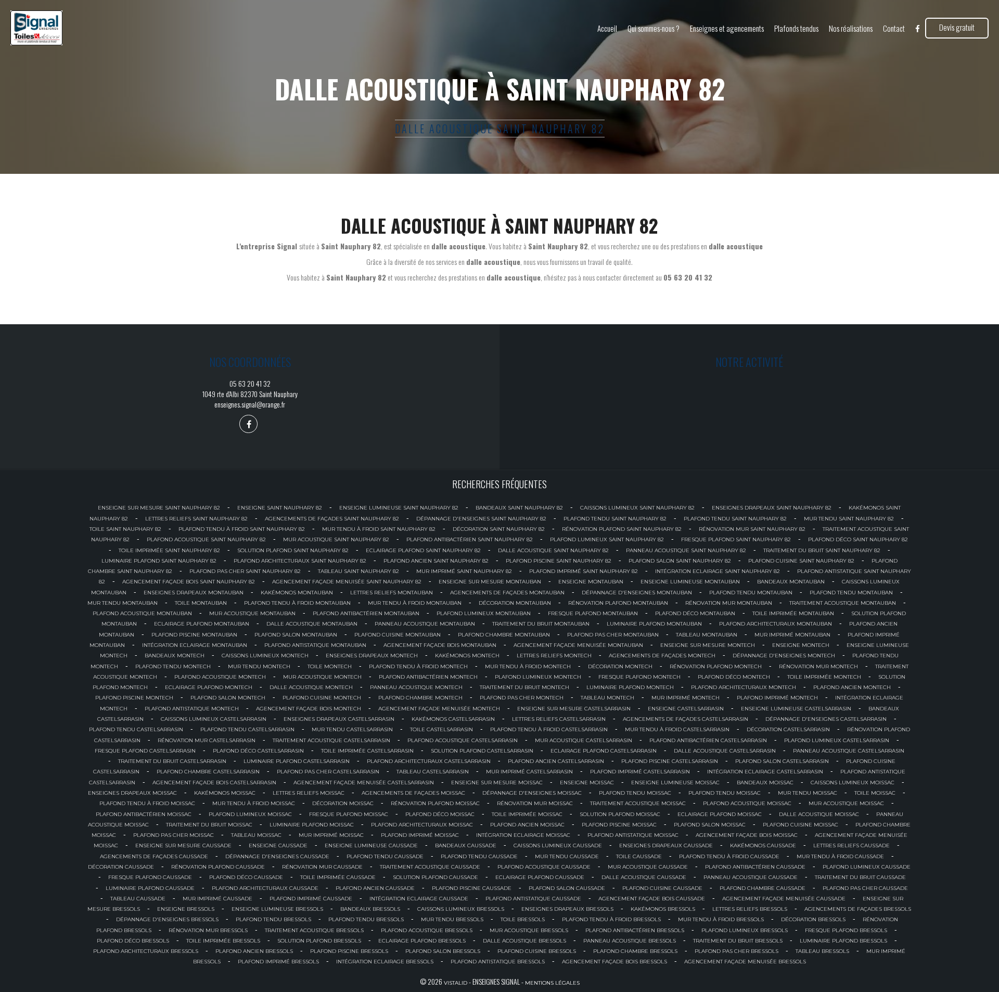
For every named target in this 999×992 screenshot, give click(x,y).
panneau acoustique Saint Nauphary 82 (686, 550)
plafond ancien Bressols (254, 951)
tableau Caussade (137, 898)
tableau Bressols (822, 951)
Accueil (607, 28)
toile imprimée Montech (824, 676)
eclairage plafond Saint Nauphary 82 (423, 550)
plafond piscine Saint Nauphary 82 (558, 560)
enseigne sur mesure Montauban (490, 581)
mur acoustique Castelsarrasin (583, 740)
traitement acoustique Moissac (638, 803)
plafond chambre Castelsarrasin (208, 771)
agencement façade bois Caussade (651, 898)
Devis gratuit (957, 27)
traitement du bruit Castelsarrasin (172, 761)
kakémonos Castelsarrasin (453, 719)
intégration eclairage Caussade (418, 898)
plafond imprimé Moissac (420, 835)
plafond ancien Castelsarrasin (556, 761)
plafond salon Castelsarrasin (782, 761)
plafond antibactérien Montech (428, 676)
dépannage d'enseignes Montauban (637, 592)
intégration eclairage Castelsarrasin (765, 771)
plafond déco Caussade (246, 877)
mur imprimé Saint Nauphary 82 (464, 571)
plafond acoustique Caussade (544, 866)
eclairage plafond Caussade (539, 877)
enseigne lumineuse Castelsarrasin (796, 708)
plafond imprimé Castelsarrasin (640, 771)
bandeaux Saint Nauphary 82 (519, 507)
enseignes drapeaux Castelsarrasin (339, 719)
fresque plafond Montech (639, 676)
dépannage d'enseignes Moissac (532, 793)
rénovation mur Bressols (208, 930)
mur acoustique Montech (322, 676)
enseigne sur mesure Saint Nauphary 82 (159, 507)
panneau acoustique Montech (416, 687)
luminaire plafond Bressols (843, 940)
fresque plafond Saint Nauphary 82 (736, 539)
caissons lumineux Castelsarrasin (213, 719)
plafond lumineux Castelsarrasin (836, 740)
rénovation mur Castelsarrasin (206, 740)
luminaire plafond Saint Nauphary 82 (158, 560)
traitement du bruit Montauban (541, 623)
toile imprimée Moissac (527, 814)
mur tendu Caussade (567, 856)
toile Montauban (201, 603)
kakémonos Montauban (297, 592)
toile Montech (330, 666)
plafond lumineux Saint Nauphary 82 (607, 539)
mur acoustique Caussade (648, 866)
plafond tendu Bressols (273, 919)
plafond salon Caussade (567, 888)
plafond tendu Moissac (635, 793)
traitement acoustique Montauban (842, 603)
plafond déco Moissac (440, 814)
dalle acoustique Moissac (819, 814)
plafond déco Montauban (695, 613)
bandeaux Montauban (791, 581)
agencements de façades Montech (662, 655)
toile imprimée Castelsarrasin (367, 750)
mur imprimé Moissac (331, 835)
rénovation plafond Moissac (435, 803)
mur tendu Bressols (452, 919)
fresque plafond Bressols (846, 930)
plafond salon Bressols (442, 951)
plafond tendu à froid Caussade (729, 856)
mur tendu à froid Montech (528, 666)
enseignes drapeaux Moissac (132, 793)
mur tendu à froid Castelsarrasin (677, 729)
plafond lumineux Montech (538, 676)
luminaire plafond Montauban (654, 623)
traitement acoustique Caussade (430, 866)
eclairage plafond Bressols (422, 940)
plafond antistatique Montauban (315, 645)
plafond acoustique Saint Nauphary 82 (206, 539)
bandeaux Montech (174, 655)
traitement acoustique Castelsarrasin (331, 740)
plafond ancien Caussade (375, 888)
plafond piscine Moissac (619, 824)
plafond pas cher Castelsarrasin (328, 771)
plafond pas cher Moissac (173, 835)
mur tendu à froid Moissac (253, 803)
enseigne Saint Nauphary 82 (279, 507)
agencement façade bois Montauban (439, 645)
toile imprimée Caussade (338, 877)
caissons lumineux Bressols (460, 909)
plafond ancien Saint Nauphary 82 (436, 560)
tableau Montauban (706, 634)
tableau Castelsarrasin (432, 771)
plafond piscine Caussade (471, 888)
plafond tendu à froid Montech (418, 666)
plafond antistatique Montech (192, 708)
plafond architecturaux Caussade (265, 888)
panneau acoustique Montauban (425, 623)
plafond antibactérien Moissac (143, 814)
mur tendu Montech (259, 666)
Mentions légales (552, 983)
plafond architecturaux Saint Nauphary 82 (300, 560)
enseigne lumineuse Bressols (277, 909)
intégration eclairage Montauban (194, 645)
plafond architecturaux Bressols (145, 951)
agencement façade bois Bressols (614, 961)
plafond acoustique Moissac (747, 803)
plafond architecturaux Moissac (422, 824)
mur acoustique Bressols (529, 930)
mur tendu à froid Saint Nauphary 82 (379, 529)
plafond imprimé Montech (777, 697)
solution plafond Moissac (620, 814)
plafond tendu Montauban (750, 592)
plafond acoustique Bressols (426, 930)
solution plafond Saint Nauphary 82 (293, 550)
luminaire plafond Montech (630, 687)
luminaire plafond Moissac (312, 824)
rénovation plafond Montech (716, 666)
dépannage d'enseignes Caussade (277, 856)
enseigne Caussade (278, 845)
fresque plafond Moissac (348, 814)
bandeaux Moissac (765, 782)
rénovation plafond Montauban (618, 603)
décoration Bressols (813, 919)
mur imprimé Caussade (217, 898)
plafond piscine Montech (134, 697)
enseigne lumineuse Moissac (675, 782)
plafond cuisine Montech (322, 697)
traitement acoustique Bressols (314, 930)
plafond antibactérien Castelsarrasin (708, 740)
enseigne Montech (800, 645)
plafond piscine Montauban (194, 634)
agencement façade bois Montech (308, 708)
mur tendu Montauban (122, 603)
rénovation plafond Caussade (218, 866)
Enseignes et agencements (727, 28)
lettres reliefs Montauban (391, 592)
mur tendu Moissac (807, 793)
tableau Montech (607, 697)
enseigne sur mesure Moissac (497, 782)
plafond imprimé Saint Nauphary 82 (583, 571)
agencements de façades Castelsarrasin (685, 719)
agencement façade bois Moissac (747, 835)
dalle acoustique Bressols (524, 940)
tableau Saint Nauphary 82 (358, 571)
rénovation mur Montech (818, 666)
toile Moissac (874, 793)
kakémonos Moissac (224, 793)
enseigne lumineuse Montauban (690, 581)
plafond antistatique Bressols (498, 961)
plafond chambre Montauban (504, 634)
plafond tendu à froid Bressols (611, 919)
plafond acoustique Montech (220, 676)
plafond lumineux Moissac (250, 814)
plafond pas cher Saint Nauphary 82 (245, 571)
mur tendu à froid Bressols (721, 919)
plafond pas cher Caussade (865, 888)
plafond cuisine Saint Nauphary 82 (801, 560)
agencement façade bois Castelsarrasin (214, 782)
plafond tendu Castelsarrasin (136, 729)
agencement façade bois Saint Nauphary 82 (188, 581)
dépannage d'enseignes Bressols (167, 919)
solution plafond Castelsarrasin (482, 750)
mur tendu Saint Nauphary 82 (849, 518)
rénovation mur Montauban (728, 603)
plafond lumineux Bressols (744, 930)
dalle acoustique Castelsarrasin (725, 750)
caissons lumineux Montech (265, 655)
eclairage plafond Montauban (201, 623)
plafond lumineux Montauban (484, 613)
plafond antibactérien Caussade (755, 866)
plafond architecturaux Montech (743, 687)
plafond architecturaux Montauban (775, 623)
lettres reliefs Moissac (308, 793)
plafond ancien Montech (852, 687)
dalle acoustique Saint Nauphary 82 (553, 550)
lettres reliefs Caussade (851, 845)
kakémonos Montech (467, 655)
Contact (894, 28)
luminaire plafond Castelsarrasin (297, 761)
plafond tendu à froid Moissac (147, 803)
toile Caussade (639, 856)
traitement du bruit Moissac (209, 824)
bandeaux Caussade (465, 845)
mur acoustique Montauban (252, 613)
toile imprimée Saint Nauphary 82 (169, 550)
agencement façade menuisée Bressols (745, 961)
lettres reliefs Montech (554, 655)
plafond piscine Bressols (349, 951)
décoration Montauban (515, 603)
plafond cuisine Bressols (536, 951)
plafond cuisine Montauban (397, 634)
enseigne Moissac (587, 782)
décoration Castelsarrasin (788, 729)
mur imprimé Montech (685, 697)
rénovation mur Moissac (535, 803)
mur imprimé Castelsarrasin (529, 771)
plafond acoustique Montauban (142, 613)
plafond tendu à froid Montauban (297, 603)
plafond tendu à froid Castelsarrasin (549, 729)
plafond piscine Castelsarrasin (669, 761)
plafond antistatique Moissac (632, 835)
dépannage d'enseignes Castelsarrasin (826, 719)
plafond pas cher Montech (521, 697)
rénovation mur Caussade (322, 866)
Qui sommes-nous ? (653, 28)
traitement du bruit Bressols (738, 940)
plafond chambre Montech (420, 697)
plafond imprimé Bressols (278, 961)
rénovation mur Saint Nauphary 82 (752, 529)
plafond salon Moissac (710, 824)
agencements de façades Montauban (507, 592)
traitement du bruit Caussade (860, 877)
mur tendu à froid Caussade (840, 856)
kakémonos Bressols (663, 909)
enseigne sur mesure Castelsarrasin (574, 708)
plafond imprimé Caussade (311, 898)
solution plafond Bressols (319, 940)
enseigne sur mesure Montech (707, 645)
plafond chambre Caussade (762, 888)
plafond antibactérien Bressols (634, 930)
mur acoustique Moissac (846, 803)
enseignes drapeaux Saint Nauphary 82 (771, 507)
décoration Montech (620, 666)
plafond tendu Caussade (385, 856)
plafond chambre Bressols (635, 951)
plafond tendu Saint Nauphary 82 (615, 518)
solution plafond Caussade (435, 877)
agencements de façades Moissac (413, 793)
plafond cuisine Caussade (662, 888)
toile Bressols (523, 919)
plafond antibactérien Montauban (366, 613)
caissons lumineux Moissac (852, 782)
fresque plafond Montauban (593, 613)
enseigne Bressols (185, 909)
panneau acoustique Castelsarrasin (848, 750)
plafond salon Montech (227, 697)
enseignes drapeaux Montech (372, 655)
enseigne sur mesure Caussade (183, 845)
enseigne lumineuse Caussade (371, 845)
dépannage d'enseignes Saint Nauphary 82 (481, 518)
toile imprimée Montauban (793, 613)
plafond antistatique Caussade (533, 898)
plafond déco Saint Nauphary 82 (858, 539)
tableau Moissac (256, 835)
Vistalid (455, 983)
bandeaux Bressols (370, 909)
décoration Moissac (343, 803)
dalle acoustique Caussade (643, 877)
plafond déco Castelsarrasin (258, 750)
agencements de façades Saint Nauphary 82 (332, 518)
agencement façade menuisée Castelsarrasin (363, 782)
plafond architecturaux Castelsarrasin (429, 761)
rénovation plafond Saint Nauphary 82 (622, 529)
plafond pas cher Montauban (613, 634)
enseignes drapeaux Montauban (194, 592)
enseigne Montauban (590, 581)
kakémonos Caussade (763, 845)
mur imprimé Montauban (792, 634)
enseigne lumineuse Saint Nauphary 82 (398, 507)
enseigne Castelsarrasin (686, 708)
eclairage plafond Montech (208, 687)
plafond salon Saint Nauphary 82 (680, 560)
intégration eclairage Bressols (384, 961)
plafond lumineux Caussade (867, 866)
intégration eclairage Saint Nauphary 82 (717, 571)
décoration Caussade (121, 866)
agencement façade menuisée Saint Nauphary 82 (346, 581)
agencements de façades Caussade (154, 856)
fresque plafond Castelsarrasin (145, 750)
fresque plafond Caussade (150, 877)
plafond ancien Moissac (527, 824)
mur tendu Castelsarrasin (352, 729)
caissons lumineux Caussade (558, 845)
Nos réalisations (851, 28)
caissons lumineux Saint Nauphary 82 (637, 507)
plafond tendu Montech (173, 666)
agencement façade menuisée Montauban (578, 645)
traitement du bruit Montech (524, 687)
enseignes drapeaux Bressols (567, 909)
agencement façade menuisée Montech (439, 708)
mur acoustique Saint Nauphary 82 (336, 539)
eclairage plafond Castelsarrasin (603, 750)
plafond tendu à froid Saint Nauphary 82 (241, 529)
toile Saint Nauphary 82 (125, 529)
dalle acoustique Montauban (311, 623)
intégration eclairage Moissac (523, 835)
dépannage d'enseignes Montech (784, 655)
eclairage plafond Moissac (719, 814)
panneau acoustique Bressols (629, 940)
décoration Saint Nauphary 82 (499, 529)
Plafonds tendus (796, 28)
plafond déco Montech (734, 676)
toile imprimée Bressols (223, 940)
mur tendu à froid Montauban (415, 603)
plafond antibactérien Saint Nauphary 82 (469, 539)
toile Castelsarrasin (441, 729)
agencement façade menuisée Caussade (784, 898)
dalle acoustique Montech (311, 687)
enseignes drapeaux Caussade (666, 845)
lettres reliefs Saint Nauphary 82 (196, 518)
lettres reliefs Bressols (749, 909)
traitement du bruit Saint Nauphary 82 (821, 550)
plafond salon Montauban (295, 634)
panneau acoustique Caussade (750, 877)
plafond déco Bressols (133, 940)
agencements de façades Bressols (857, 909)
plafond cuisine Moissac (800, 824)
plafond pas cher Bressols (736, 951)
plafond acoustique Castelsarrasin (462, 740)
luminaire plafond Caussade (150, 888)
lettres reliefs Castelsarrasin (559, 719)
